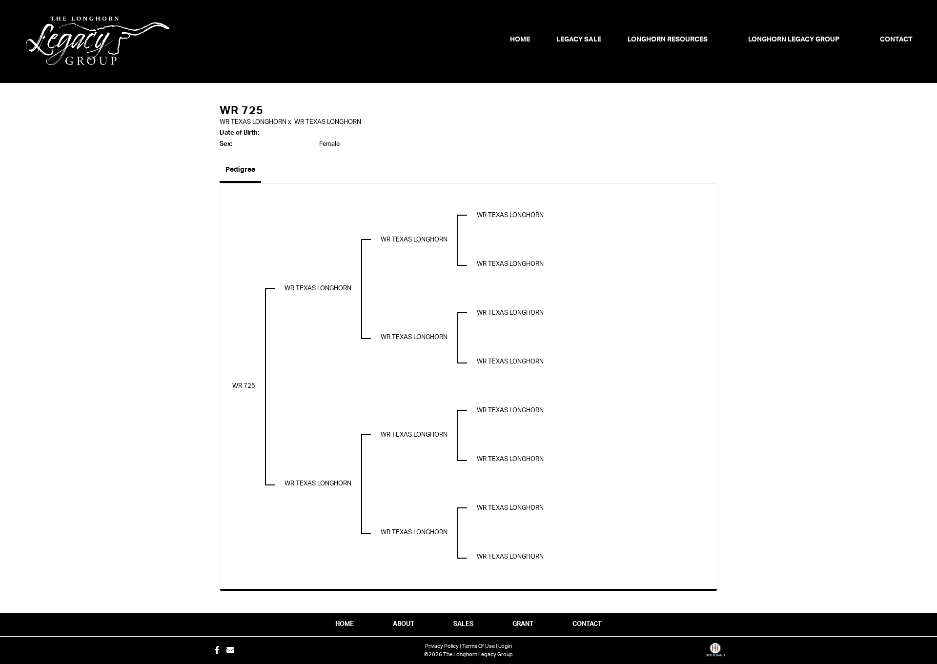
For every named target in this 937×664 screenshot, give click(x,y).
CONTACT (587, 624)
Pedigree (240, 169)
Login (505, 646)
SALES (463, 624)
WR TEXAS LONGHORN (253, 122)
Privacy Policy (442, 646)
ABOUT (403, 624)
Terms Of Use (478, 646)
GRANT (522, 624)
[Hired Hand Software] (715, 653)
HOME (344, 624)
